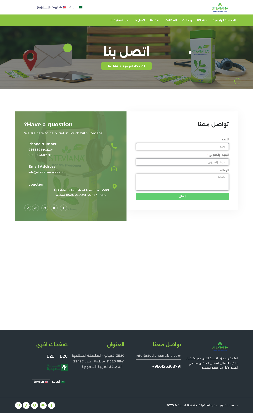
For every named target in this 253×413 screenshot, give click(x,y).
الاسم (225, 139)
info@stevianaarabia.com (158, 355)
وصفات (187, 20)
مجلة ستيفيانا (119, 20)
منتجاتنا (202, 20)
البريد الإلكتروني (218, 154)
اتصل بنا (139, 20)
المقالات (171, 20)
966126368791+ (166, 366)
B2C (64, 356)
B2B (53, 356)
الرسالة (224, 170)
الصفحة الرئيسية (224, 20)
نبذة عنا (155, 20)
